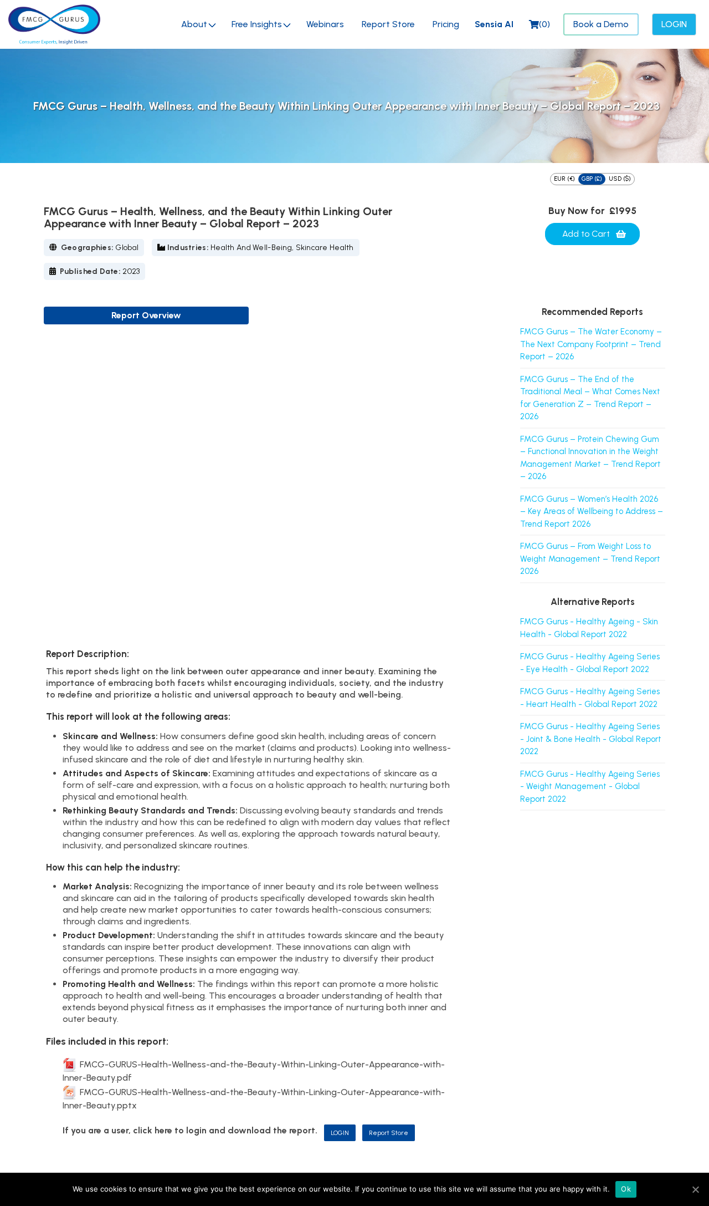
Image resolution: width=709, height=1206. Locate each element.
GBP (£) (592, 178)
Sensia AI (494, 24)
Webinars (325, 24)
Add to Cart (586, 233)
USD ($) (620, 178)
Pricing (446, 24)
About (194, 24)
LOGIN (340, 1133)
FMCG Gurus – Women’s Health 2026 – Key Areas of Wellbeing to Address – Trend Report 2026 (591, 511)
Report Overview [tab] (146, 315)
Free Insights (257, 24)
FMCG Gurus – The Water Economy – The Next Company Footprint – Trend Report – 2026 (591, 344)
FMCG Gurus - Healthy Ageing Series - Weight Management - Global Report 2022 (590, 786)
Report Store (388, 24)
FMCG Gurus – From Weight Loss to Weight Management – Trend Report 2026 (590, 558)
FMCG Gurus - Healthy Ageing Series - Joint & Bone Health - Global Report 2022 (590, 738)
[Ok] (695, 1189)
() (544, 24)
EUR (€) (564, 178)
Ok (626, 1188)
